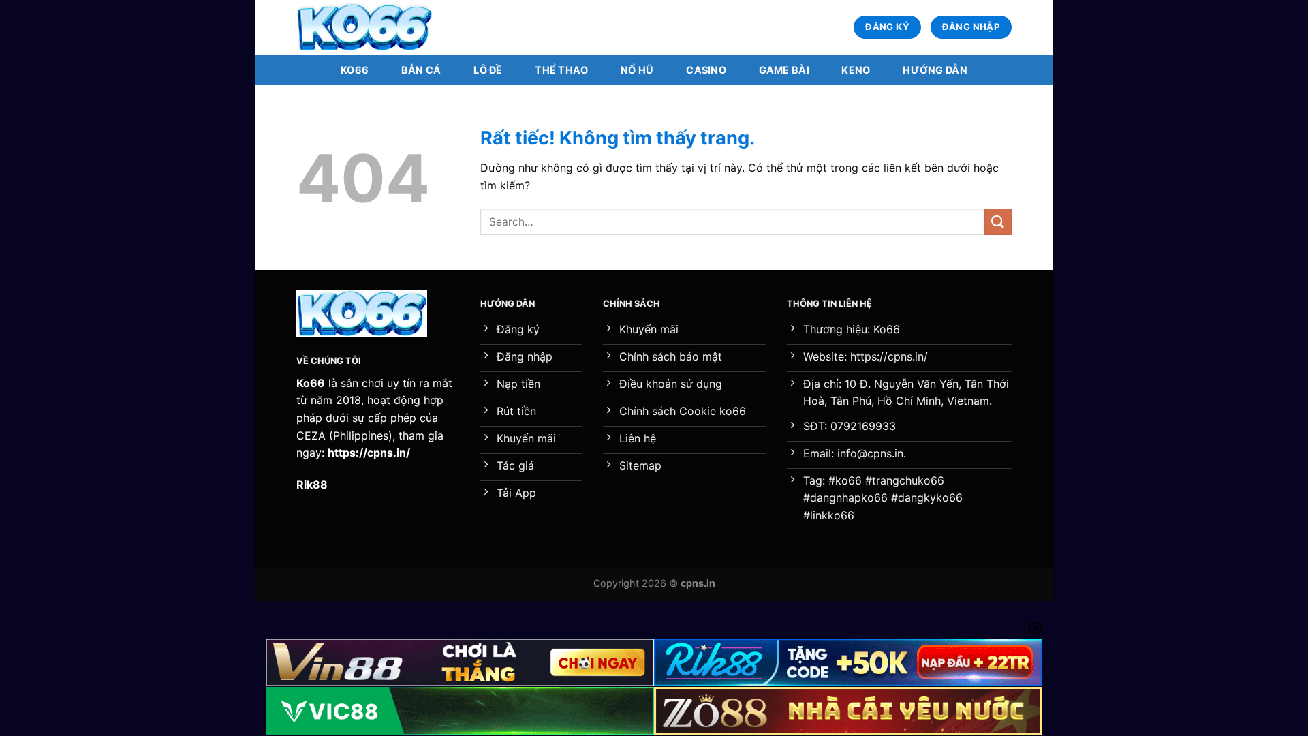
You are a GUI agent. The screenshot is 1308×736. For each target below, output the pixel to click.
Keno (855, 70)
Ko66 (355, 70)
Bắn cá (421, 70)
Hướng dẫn (935, 70)
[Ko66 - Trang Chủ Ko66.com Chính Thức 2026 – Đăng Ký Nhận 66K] (364, 27)
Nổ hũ (637, 70)
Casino (706, 70)
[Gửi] (998, 222)
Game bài (784, 70)
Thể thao (561, 70)
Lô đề (487, 70)
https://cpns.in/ (369, 452)
